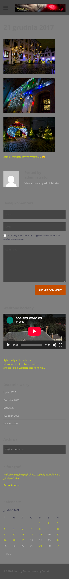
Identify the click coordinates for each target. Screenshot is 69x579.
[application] (34, 331)
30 (49, 546)
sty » (8, 554)
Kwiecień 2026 (11, 415)
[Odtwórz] (8, 345)
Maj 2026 (8, 408)
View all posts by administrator (42, 183)
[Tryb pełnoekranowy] (60, 345)
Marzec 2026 (10, 423)
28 (31, 546)
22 (40, 540)
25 (5, 546)
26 (14, 546)
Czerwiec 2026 (11, 400)
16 (49, 534)
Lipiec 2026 (9, 392)
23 (49, 540)
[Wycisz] (54, 345)
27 (22, 546)
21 (31, 540)
